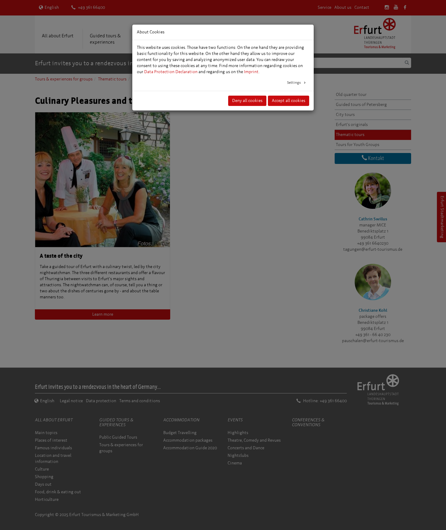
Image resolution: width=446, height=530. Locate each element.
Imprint (251, 71)
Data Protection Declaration (171, 71)
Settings (294, 82)
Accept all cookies (288, 100)
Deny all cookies (247, 100)
